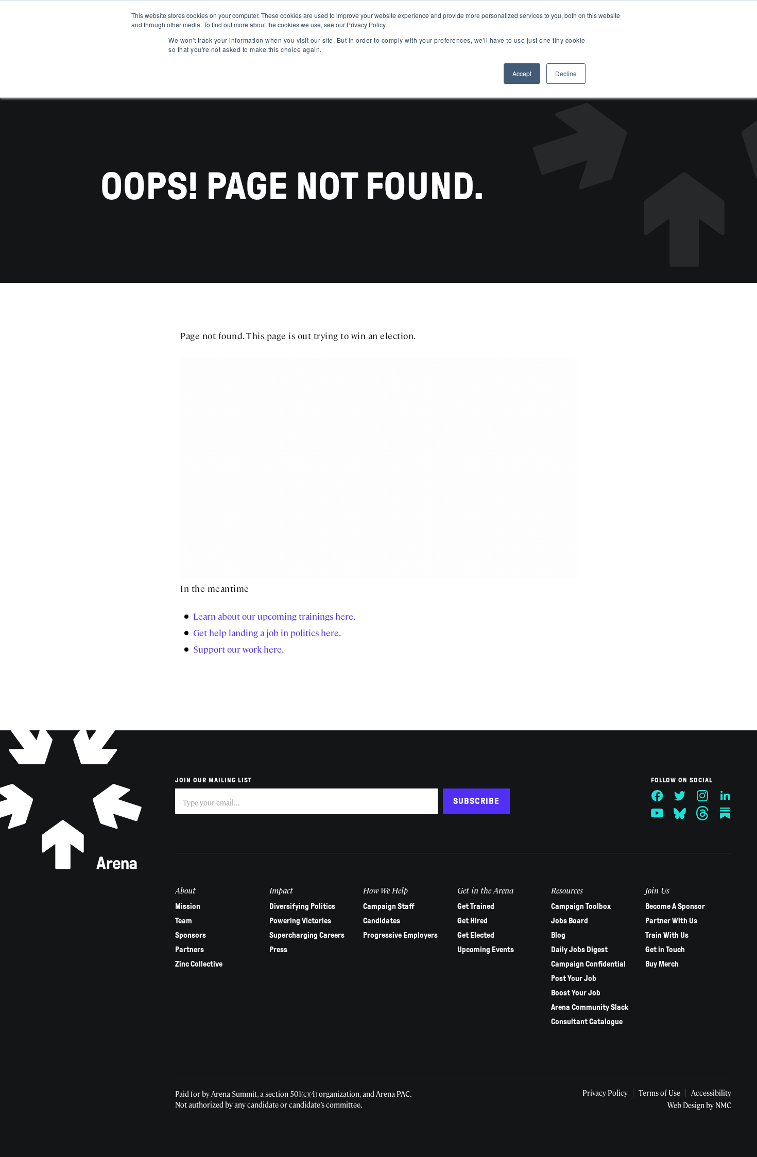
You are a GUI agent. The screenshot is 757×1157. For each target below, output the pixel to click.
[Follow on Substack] (725, 813)
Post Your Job (573, 978)
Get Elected (475, 935)
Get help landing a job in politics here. (267, 632)
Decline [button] (566, 73)
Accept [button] (521, 73)
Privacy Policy (605, 1092)
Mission (187, 906)
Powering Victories (300, 921)
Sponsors (190, 935)
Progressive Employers (400, 935)
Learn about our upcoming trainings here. (274, 616)
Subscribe (476, 801)
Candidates (381, 921)
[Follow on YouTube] (657, 813)
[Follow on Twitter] (680, 796)
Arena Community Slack (589, 1007)
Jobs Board (569, 921)
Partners (189, 949)
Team (183, 921)
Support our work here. (238, 649)
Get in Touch (665, 949)
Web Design (685, 1105)
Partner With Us (671, 921)
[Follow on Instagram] (702, 796)
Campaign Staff (389, 906)
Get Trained (475, 906)
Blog (558, 935)
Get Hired (472, 921)
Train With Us (667, 935)
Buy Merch (662, 964)
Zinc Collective (198, 964)
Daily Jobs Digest (579, 949)
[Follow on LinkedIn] (725, 796)
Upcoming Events (485, 949)
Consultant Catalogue (587, 1022)
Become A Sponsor (675, 906)
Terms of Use (659, 1092)
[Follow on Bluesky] (680, 813)
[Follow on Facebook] (657, 796)
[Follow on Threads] (702, 813)
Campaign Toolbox (581, 906)
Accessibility (711, 1092)
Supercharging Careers (307, 935)
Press (278, 949)
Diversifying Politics (302, 906)
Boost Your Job (575, 993)
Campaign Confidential (588, 964)
